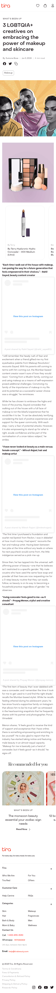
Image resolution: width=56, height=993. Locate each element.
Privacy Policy (8, 980)
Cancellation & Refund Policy (16, 976)
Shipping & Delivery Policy (14, 984)
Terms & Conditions (11, 969)
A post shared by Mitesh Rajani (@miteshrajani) (28, 527)
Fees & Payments (10, 972)
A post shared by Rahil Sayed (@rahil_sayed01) (28, 349)
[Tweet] (10, 63)
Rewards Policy (9, 987)
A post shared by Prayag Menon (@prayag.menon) (28, 680)
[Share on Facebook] (4, 63)
